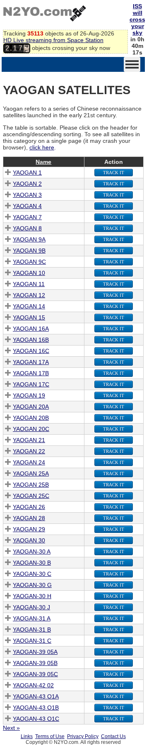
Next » (11, 727)
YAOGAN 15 (29, 317)
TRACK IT (113, 172)
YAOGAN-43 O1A (36, 696)
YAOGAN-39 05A (35, 652)
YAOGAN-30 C (32, 573)
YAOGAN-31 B (32, 629)
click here (41, 147)
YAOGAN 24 (29, 462)
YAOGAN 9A (29, 239)
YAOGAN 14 (29, 306)
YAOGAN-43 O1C (36, 718)
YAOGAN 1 (27, 172)
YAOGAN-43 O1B (36, 707)
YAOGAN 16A (31, 328)
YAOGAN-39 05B (35, 663)
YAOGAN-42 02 (33, 685)
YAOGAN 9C (29, 261)
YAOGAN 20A (31, 406)
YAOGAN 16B (31, 339)
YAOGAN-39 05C (35, 674)
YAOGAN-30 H (32, 596)
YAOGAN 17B (31, 373)
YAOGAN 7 (27, 217)
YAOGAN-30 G (32, 585)
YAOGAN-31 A (31, 618)
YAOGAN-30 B (32, 562)
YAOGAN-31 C (32, 640)
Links (27, 736)
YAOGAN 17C (31, 384)
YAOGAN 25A (31, 473)
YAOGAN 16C (31, 351)
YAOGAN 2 (27, 183)
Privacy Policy (83, 736)
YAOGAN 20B (31, 417)
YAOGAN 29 (29, 529)
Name (43, 162)
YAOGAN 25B (31, 484)
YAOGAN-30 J (31, 607)
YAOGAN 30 (29, 540)
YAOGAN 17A (31, 362)
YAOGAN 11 (29, 284)
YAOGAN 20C (31, 429)
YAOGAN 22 (29, 451)
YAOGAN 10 (29, 273)
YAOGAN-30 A (31, 551)
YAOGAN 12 (29, 295)
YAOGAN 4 (27, 206)
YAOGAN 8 (27, 228)
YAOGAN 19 (29, 395)
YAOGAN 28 (29, 518)
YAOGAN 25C (31, 495)
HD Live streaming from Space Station (53, 40)
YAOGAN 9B (29, 250)
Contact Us (113, 736)
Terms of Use (50, 736)
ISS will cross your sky (137, 19)
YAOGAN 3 (27, 195)
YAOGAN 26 (29, 507)
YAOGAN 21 (29, 440)
